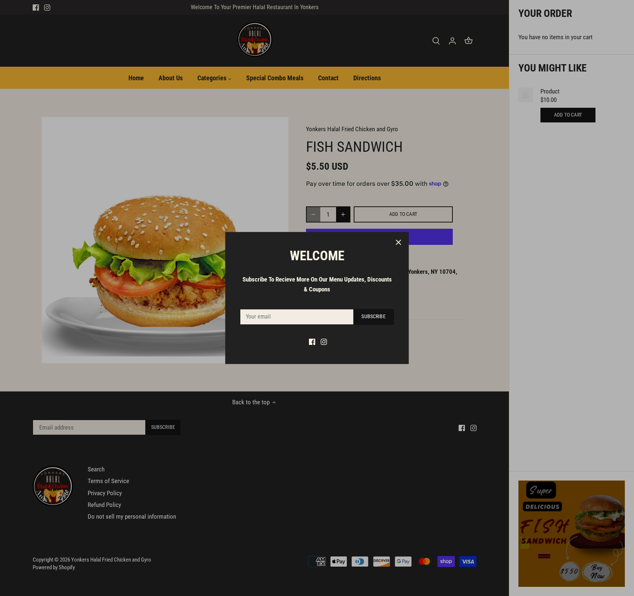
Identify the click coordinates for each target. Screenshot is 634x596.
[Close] (398, 242)
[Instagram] (324, 341)
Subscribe (373, 316)
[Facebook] (312, 341)
